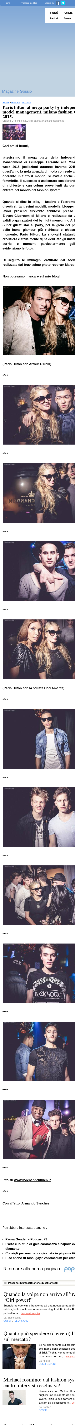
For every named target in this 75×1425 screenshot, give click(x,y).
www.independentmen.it (32, 1180)
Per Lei (54, 18)
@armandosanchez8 (53, 120)
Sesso (67, 18)
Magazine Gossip (17, 91)
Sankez (38, 120)
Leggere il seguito (30, 1313)
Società (54, 12)
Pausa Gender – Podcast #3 (26, 1239)
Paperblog (21, 16)
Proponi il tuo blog (29, 3)
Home (7, 3)
